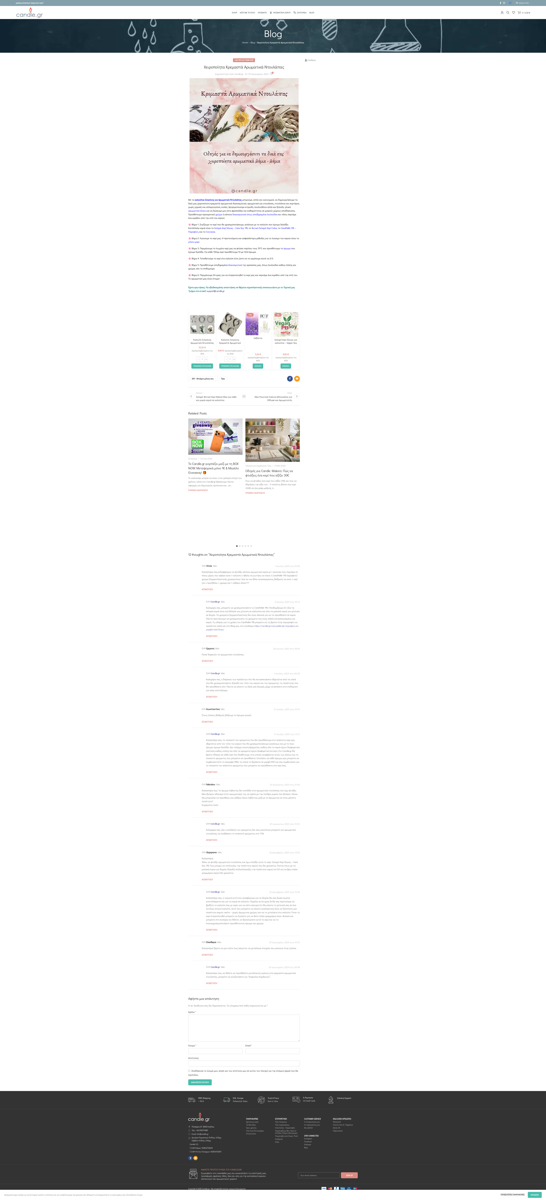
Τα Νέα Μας (251, 1125)
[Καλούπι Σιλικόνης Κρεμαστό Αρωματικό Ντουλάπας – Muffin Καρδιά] (230, 324)
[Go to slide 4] (245, 546)
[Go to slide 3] (242, 546)
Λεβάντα (258, 337)
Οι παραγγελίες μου (312, 1125)
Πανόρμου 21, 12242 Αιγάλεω (203, 1126)
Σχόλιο (192, 1011)
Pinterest (307, 1144)
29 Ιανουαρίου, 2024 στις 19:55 (284, 942)
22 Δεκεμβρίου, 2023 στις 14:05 (284, 852)
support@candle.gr (215, 290)
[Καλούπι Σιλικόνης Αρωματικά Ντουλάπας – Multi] (202, 324)
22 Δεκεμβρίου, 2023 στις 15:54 (284, 892)
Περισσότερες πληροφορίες (513, 1194)
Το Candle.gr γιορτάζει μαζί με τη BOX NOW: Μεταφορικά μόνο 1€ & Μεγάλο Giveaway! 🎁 (213, 468)
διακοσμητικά (235, 264)
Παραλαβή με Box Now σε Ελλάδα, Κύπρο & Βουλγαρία (286, 1132)
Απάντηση (207, 589)
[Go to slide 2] (239, 546)
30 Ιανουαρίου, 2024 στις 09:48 (284, 967)
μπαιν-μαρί (193, 241)
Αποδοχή (535, 1195)
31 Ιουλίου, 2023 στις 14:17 (287, 734)
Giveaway (192, 458)
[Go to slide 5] (248, 546)
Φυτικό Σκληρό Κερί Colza (264, 228)
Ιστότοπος (193, 1057)
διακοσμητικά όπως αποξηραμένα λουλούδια (254, 214)
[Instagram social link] (504, 3)
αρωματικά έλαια (197, 210)
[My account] (502, 12)
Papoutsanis (338, 1131)
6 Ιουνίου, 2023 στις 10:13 (287, 601)
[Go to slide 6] (251, 546)
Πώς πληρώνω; (281, 1122)
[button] (202, 366)
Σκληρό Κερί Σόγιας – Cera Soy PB (231, 228)
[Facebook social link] (500, 3)
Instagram (308, 1138)
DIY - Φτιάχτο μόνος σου (203, 378)
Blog (253, 42)
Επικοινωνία (251, 1134)
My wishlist (308, 1128)
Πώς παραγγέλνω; (282, 1125)
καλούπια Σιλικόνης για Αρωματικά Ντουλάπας (218, 199)
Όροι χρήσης (251, 1128)
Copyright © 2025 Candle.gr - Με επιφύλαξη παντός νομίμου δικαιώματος (217, 1189)
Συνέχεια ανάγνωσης (198, 490)
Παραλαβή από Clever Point (286, 1136)
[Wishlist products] (513, 12)
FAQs (277, 1142)
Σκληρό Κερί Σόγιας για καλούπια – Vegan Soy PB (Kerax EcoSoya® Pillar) (286, 344)
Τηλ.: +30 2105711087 (200, 1130)
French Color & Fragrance (343, 1125)
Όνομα (192, 1045)
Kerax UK (336, 1128)
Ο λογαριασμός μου (312, 1122)
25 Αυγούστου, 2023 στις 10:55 (285, 824)
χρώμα (218, 214)
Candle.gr (238, 73)
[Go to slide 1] (237, 546)
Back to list (244, 396)
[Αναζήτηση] (508, 12)
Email (248, 1045)
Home (245, 42)
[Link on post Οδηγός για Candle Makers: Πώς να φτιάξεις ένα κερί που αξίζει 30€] (272, 440)
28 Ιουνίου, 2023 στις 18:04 (286, 648)
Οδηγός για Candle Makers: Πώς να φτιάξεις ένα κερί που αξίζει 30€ (269, 473)
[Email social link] (297, 379)
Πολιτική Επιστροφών (255, 1131)
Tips (223, 378)
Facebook (308, 1141)
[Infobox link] (199, 1100)
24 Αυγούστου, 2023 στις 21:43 (285, 784)
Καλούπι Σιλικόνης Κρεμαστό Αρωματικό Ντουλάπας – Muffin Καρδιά (230, 344)
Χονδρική (279, 1139)
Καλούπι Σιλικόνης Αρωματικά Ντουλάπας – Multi (202, 343)
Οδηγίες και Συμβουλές (244, 60)
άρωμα (287, 248)
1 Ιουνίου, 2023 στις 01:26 (287, 566)
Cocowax (210, 231)
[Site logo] (29, 12)
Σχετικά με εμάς (252, 1122)
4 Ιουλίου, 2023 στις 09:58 (287, 673)
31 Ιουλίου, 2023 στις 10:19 (287, 709)
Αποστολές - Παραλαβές (285, 1128)
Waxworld (337, 1122)
